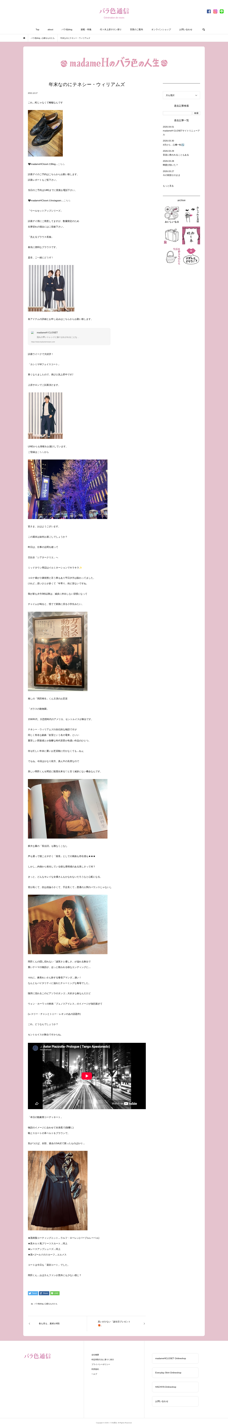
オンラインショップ (161, 29)
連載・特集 (86, 29)
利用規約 (95, 1369)
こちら (61, 164)
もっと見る (168, 186)
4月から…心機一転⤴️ (173, 145)
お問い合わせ (185, 29)
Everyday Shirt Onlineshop (168, 1372)
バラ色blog (67, 29)
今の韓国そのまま (171, 175)
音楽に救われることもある (176, 155)
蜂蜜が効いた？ (170, 165)
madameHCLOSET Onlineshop (170, 1358)
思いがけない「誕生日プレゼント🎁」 (114, 1323)
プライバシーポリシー (101, 1364)
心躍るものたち (50, 1304)
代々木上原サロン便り (111, 29)
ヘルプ (94, 1374)
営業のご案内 (136, 29)
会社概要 (95, 1355)
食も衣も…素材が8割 (49, 1323)
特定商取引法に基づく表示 (103, 1360)
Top (37, 29)
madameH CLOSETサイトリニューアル (181, 132)
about (50, 29)
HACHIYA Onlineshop (165, 1387)
